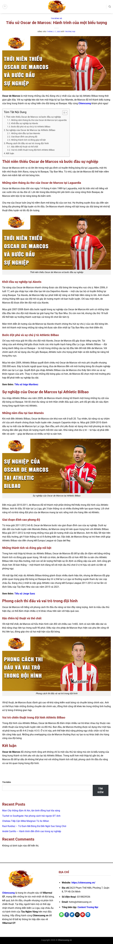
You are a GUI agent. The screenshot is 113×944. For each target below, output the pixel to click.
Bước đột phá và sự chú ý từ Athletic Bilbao (30, 126)
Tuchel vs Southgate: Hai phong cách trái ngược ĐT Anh (31, 815)
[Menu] (5, 6)
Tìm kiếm (6, 782)
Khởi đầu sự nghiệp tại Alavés (24, 123)
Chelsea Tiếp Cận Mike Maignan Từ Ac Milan (25, 821)
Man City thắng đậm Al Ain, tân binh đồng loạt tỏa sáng (31, 810)
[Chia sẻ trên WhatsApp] (61, 914)
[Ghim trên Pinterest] (82, 914)
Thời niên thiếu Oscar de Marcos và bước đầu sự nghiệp (33, 117)
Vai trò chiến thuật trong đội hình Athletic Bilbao (33, 150)
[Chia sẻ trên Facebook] (66, 914)
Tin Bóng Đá (56, 18)
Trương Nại (70, 32)
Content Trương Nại (88, 907)
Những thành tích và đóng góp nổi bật (28, 140)
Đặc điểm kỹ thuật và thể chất (24, 146)
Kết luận (10, 153)
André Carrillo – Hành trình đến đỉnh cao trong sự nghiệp (31, 831)
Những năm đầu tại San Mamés (25, 133)
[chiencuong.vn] (56, 6)
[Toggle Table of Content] (63, 112)
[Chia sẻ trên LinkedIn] (87, 914)
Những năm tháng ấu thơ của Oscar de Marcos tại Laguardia (39, 120)
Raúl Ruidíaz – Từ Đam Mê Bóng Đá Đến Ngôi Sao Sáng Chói (34, 826)
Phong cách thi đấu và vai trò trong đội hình (27, 143)
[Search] (110, 6)
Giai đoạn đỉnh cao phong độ (24, 136)
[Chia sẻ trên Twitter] (72, 914)
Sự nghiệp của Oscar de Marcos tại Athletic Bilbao (30, 130)
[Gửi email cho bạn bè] (77, 914)
